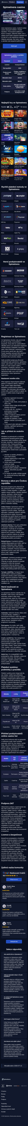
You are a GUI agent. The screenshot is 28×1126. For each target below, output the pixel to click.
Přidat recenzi (14, 879)
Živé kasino (11, 107)
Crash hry (17, 107)
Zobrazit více (14, 941)
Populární (3, 107)
